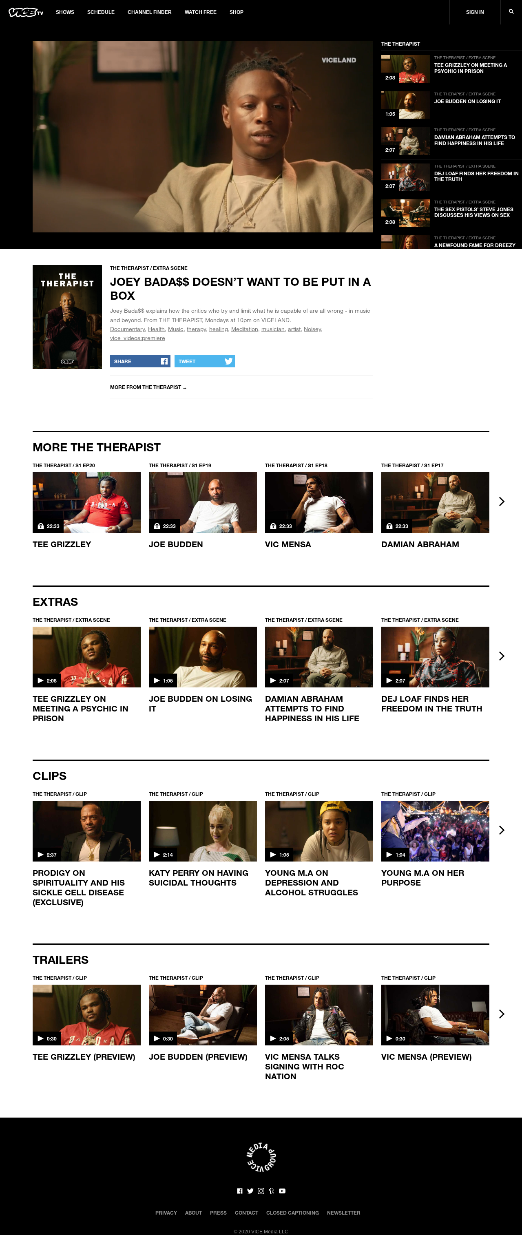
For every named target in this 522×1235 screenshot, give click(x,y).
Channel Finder (150, 12)
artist (294, 328)
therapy (196, 328)
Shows (65, 12)
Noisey (312, 328)
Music (176, 328)
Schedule (101, 12)
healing (218, 328)
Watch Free (201, 12)
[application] (203, 136)
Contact (246, 1212)
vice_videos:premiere (137, 337)
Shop (236, 12)
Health (156, 328)
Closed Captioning (292, 1212)
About (193, 1212)
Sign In (475, 12)
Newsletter (344, 1212)
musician (273, 328)
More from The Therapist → (148, 387)
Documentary (127, 328)
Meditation (244, 328)
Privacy (166, 1212)
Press (218, 1212)
